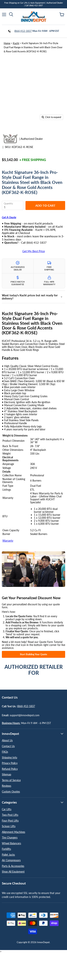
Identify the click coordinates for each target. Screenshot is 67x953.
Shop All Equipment (13, 871)
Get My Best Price (33, 251)
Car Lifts (6, 809)
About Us (7, 740)
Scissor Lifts (8, 826)
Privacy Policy (9, 763)
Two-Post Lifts (10, 814)
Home (7, 43)
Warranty (7, 540)
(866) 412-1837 (23, 30)
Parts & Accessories (13, 866)
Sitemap (6, 774)
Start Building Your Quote (33, 654)
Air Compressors (11, 860)
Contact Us (8, 746)
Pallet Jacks (8, 854)
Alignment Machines (13, 832)
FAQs (5, 751)
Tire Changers (9, 837)
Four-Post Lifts (10, 820)
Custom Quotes (11, 791)
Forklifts (6, 848)
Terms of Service (11, 780)
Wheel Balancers (11, 843)
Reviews (6, 785)
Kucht (16, 43)
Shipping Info (9, 757)
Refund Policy (10, 768)
